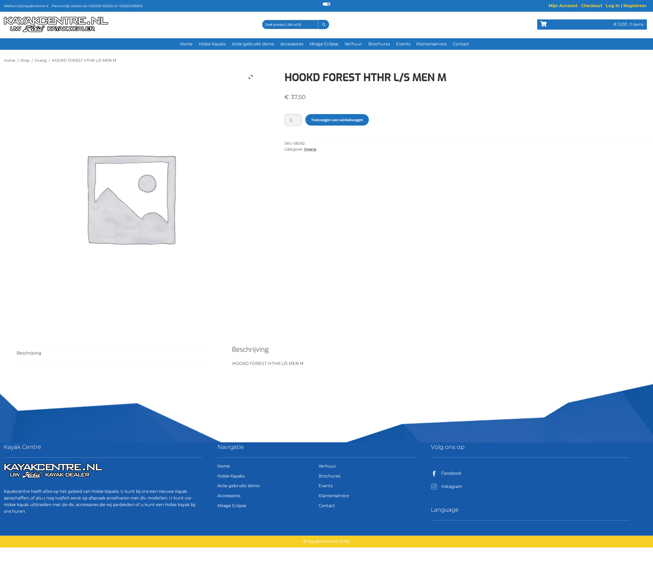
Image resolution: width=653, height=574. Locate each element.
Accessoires (291, 44)
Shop (25, 60)
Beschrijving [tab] (29, 353)
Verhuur (353, 44)
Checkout (591, 5)
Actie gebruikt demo (253, 44)
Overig (41, 60)
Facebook (451, 473)
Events (403, 44)
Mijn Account (563, 5)
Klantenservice (431, 44)
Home (186, 44)
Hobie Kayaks (212, 44)
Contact (461, 44)
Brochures (379, 44)
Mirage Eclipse (323, 44)
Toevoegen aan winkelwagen (337, 119)
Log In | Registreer (626, 5)
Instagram (451, 486)
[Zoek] (323, 24)
